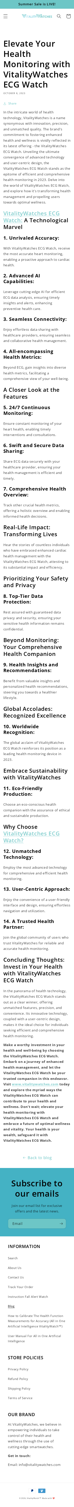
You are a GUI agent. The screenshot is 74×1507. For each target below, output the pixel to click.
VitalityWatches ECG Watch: (31, 216)
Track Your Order (20, 1287)
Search (13, 1258)
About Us (14, 1268)
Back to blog (40, 1157)
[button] (5, 16)
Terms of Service (20, 1398)
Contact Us (16, 1277)
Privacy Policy (18, 1369)
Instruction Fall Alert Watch (28, 1297)
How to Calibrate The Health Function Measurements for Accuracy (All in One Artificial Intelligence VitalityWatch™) (36, 1321)
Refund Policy (18, 1379)
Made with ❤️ (48, 1498)
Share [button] (12, 103)
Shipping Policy (19, 1388)
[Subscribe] (61, 1224)
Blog (11, 1306)
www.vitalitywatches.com (35, 1084)
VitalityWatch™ (34, 1498)
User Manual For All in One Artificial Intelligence (34, 1338)
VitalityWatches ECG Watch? (31, 837)
